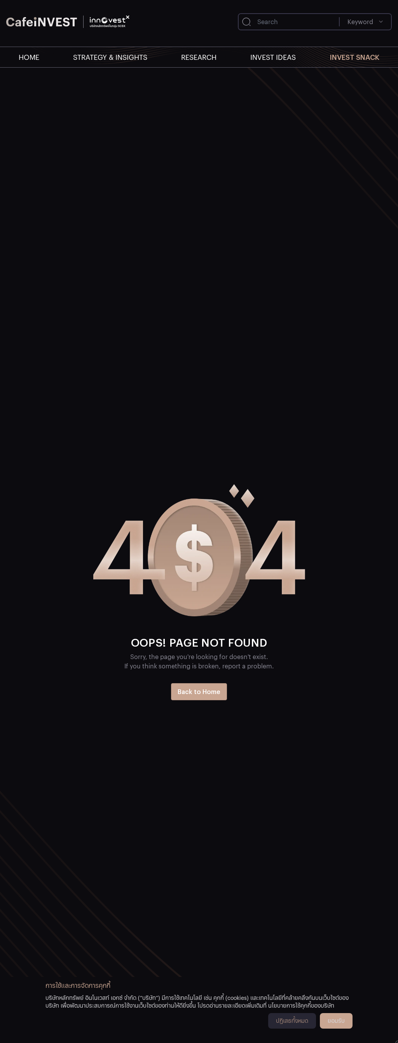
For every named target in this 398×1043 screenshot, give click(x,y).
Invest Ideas (273, 57)
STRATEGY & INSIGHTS (110, 57)
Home (29, 57)
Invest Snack (354, 57)
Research (198, 57)
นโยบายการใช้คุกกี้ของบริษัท (301, 1005)
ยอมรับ (336, 1020)
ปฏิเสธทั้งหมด (292, 1020)
